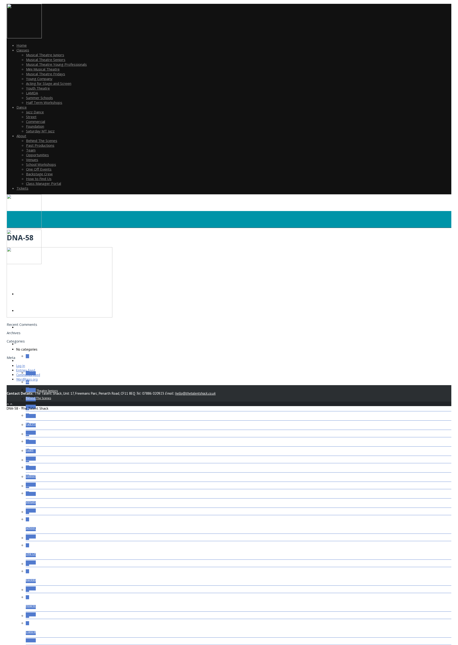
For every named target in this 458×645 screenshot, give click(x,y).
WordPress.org (27, 379)
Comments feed (28, 375)
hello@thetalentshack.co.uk (195, 393)
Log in (20, 365)
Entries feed (25, 370)
